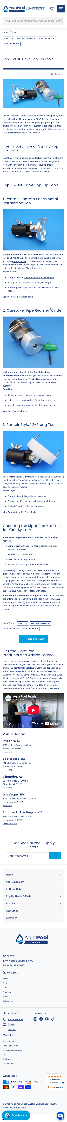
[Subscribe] (55, 856)
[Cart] (51, 8)
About (5, 979)
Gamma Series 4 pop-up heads (39, 277)
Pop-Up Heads (47, 39)
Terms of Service (10, 1046)
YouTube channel (25, 685)
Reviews (7, 1059)
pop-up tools (18, 577)
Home (5, 32)
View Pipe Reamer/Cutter (15, 411)
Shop (5, 983)
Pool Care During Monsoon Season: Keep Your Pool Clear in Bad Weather (31, 605)
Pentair (8, 39)
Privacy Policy (9, 1041)
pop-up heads (19, 261)
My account (8, 1063)
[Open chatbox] (60, 1116)
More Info (7, 752)
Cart (5, 987)
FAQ (4, 1055)
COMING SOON (10, 823)
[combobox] (33, 21)
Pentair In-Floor (26, 39)
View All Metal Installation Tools (18, 297)
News (13, 32)
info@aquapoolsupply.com (29, 668)
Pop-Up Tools (12, 44)
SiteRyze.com (19, 1107)
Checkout (7, 992)
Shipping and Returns (12, 1050)
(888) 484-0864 (55, 664)
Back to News (35, 638)
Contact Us (8, 1001)
